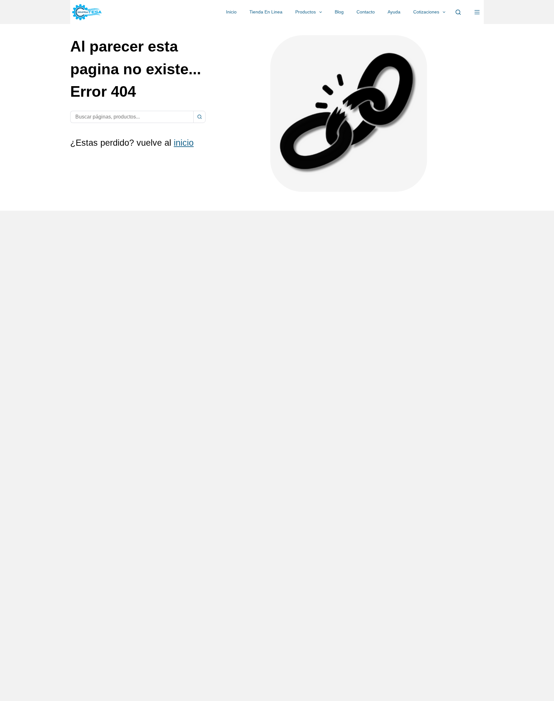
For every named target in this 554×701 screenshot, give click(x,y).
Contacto (366, 11)
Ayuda (394, 11)
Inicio (231, 11)
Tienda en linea (265, 11)
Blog (339, 11)
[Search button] (199, 117)
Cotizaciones (426, 11)
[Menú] (477, 12)
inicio (184, 143)
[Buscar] (458, 12)
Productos (305, 11)
